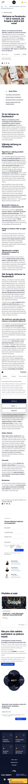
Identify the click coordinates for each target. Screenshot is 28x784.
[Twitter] (6, 63)
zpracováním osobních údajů (12, 546)
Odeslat (18, 550)
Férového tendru (7, 554)
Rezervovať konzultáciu (16, 570)
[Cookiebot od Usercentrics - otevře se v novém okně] (20, 372)
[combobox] (25, 2)
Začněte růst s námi (8, 664)
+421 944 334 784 (15, 562)
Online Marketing (6, 58)
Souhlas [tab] (5, 376)
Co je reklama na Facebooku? (13, 94)
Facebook (8, 779)
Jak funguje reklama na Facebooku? (14, 99)
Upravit (13, 406)
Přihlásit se (19, 718)
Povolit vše (14, 401)
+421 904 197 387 (15, 569)
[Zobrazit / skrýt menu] (2, 2)
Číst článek (21, 624)
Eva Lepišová (17, 54)
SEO (4, 611)
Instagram (5, 779)
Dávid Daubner (6, 617)
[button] (18, 780)
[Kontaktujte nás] (22, 2)
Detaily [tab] (14, 376)
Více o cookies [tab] (22, 376)
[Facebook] (4, 63)
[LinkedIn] (8, 63)
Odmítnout (14, 410)
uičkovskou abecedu (7, 501)
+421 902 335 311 (15, 575)
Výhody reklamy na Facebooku (13, 97)
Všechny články (8, 12)
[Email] (2, 63)
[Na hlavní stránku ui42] (14, 2)
